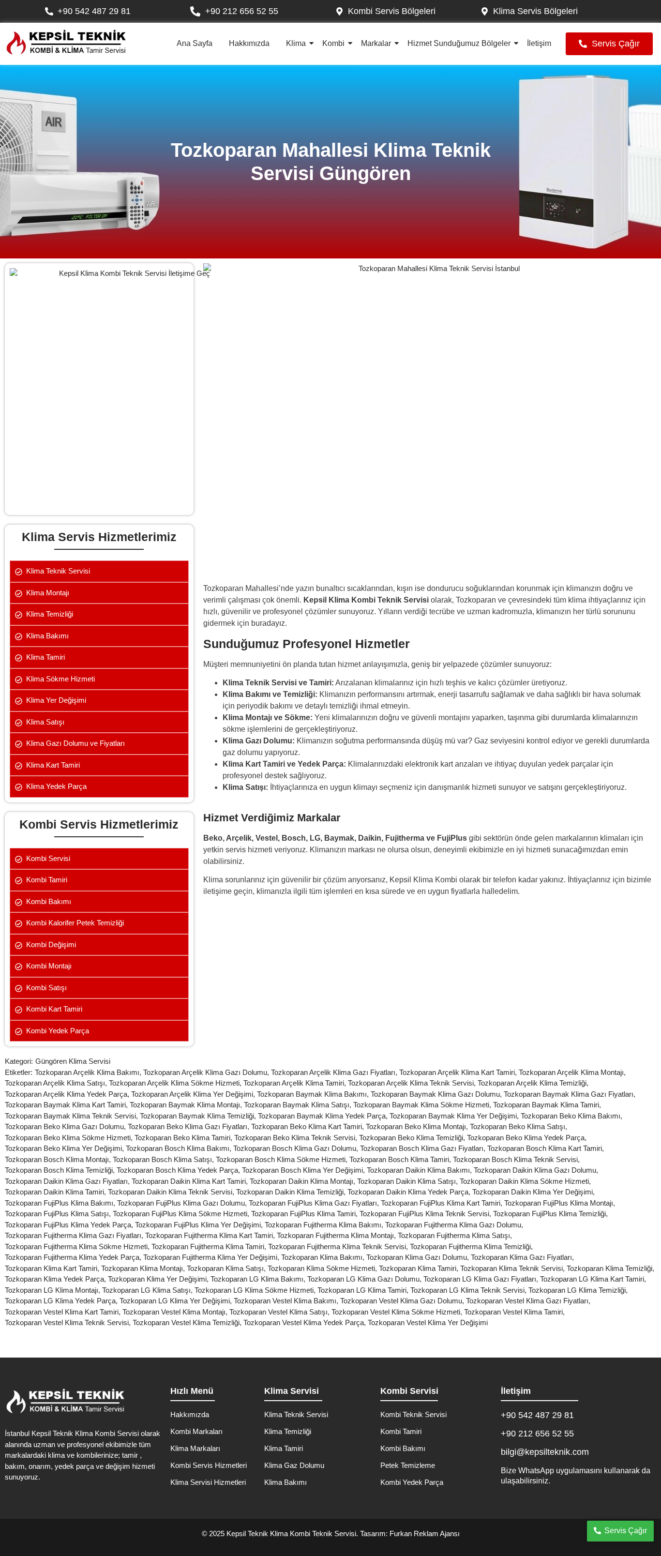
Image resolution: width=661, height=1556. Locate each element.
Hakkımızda (249, 43)
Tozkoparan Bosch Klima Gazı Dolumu (296, 1148)
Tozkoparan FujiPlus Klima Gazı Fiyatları (315, 1203)
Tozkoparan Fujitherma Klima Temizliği (472, 1246)
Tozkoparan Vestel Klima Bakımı (287, 1301)
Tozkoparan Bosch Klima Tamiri (401, 1159)
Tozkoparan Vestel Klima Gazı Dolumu (403, 1301)
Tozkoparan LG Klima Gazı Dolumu (365, 1279)
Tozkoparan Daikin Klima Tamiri (56, 1192)
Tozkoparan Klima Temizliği (611, 1268)
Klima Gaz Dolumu (294, 1465)
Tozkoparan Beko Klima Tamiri (184, 1137)
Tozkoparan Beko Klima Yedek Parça (527, 1137)
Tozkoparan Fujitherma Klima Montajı (337, 1235)
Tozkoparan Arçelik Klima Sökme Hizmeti (176, 1083)
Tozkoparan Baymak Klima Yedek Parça (324, 1116)
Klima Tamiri (283, 1448)
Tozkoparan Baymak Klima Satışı (298, 1105)
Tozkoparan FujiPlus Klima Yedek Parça (70, 1225)
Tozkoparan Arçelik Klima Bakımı (89, 1072)
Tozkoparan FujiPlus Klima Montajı (560, 1203)
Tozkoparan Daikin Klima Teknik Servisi (172, 1192)
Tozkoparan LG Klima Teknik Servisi (469, 1290)
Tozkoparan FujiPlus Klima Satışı (59, 1213)
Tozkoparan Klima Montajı (144, 1268)
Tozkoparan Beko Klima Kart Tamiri (308, 1126)
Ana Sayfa (194, 43)
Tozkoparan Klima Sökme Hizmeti (323, 1268)
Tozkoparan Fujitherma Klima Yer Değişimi (212, 1257)
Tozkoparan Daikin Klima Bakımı (420, 1170)
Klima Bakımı (285, 1482)
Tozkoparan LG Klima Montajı (53, 1290)
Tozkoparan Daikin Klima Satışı (408, 1181)
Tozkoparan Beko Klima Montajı (418, 1126)
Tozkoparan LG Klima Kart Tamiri (594, 1279)
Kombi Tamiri (400, 1431)
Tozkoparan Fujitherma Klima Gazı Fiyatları (75, 1235)
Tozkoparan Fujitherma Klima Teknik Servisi (339, 1246)
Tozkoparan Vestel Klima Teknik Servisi (69, 1322)
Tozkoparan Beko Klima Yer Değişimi (65, 1148)
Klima (296, 43)
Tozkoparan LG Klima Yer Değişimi (177, 1301)
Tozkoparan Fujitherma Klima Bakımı (325, 1225)
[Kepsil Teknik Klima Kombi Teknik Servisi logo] (66, 42)
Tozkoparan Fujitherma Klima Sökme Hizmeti (78, 1246)
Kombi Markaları (196, 1431)
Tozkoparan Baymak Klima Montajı (187, 1105)
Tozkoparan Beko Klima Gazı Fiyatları (189, 1126)
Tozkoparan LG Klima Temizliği (579, 1290)
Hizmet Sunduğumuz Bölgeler (459, 43)
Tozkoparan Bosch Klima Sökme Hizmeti (282, 1159)
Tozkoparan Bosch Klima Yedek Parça (179, 1170)
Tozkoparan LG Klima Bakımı (258, 1279)
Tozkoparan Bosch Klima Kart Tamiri (546, 1148)
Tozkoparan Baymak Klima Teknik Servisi (72, 1116)
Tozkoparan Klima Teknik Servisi (513, 1268)
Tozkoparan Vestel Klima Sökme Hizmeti (397, 1312)
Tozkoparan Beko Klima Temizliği (413, 1137)
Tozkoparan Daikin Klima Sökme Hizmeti (526, 1181)
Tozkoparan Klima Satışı (227, 1268)
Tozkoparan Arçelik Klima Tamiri (295, 1083)
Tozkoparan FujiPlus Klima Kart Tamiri (442, 1203)
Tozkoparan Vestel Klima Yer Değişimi (428, 1322)
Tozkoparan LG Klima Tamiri (363, 1290)
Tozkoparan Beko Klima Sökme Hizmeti (70, 1137)
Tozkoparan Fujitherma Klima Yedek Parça (74, 1257)
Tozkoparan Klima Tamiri (419, 1268)
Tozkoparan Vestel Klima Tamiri (515, 1312)
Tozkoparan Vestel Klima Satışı (280, 1312)
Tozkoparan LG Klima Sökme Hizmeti (256, 1290)
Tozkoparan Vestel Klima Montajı (175, 1312)
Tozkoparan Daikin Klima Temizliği (291, 1192)
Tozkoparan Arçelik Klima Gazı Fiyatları (335, 1072)
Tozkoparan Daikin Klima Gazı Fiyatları (68, 1181)
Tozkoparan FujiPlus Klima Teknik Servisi (426, 1213)
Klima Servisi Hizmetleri (208, 1482)
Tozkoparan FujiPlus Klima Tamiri (305, 1213)
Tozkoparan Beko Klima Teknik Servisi (296, 1137)
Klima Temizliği (287, 1431)
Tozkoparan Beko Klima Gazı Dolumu (66, 1126)
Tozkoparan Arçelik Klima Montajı (573, 1072)
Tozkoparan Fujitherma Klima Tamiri (209, 1246)
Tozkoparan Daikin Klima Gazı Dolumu (537, 1170)
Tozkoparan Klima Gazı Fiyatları (523, 1257)
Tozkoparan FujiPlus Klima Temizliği (551, 1213)
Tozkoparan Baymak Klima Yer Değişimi (455, 1116)
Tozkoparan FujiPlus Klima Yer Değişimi (200, 1225)
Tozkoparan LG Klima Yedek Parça (62, 1301)
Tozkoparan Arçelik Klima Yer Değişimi (194, 1094)
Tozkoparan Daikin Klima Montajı (303, 1181)
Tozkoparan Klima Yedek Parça (56, 1279)
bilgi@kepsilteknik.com (545, 1452)
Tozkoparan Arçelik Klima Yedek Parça (68, 1094)
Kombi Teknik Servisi (413, 1414)
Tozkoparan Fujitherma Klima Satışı (456, 1235)
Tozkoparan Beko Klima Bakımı (572, 1116)
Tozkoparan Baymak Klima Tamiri (548, 1105)
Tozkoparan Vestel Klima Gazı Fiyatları (529, 1301)
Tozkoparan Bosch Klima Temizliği (61, 1170)
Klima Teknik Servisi (296, 1414)
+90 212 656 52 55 (537, 1433)
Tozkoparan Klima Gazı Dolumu (418, 1257)
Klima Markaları (195, 1448)
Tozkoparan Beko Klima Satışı (519, 1126)
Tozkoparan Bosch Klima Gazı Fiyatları (423, 1148)
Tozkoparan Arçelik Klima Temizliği (534, 1083)
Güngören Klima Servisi (72, 1061)
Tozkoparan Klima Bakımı (323, 1257)
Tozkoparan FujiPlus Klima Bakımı (61, 1203)
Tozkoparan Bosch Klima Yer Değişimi (304, 1170)
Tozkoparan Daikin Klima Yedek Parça (409, 1192)
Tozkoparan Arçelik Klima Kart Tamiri (459, 1072)
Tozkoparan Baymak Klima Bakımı (314, 1094)
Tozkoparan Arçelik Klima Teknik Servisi (413, 1083)
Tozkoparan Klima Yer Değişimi (159, 1279)
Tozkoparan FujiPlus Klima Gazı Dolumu (183, 1203)
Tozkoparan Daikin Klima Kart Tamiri (191, 1181)
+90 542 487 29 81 (537, 1415)
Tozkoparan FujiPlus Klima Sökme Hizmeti (182, 1213)
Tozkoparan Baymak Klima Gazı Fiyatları (570, 1094)
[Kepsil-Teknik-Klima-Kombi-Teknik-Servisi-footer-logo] (65, 1401)
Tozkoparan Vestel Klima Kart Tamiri (63, 1312)
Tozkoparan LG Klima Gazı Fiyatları (481, 1279)
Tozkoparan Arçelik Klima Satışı (57, 1083)
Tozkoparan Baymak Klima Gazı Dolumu (437, 1094)
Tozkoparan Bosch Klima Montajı (59, 1159)
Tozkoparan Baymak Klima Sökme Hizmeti (423, 1105)
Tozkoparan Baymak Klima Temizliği (199, 1116)
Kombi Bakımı (402, 1448)
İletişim (539, 43)
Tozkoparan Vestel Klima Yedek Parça (305, 1322)
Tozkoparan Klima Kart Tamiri (53, 1268)
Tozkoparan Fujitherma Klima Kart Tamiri (211, 1235)
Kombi (333, 43)
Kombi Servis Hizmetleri (208, 1465)
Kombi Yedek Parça (411, 1482)
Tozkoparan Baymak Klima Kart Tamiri (67, 1105)
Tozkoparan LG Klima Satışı (148, 1290)
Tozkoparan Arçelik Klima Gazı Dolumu (207, 1072)
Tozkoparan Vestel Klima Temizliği (188, 1322)
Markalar (376, 43)
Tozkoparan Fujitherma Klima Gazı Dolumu (455, 1225)
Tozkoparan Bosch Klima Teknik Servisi (517, 1159)
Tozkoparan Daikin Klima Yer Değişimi (534, 1192)
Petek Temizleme (407, 1465)
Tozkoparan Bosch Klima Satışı (164, 1159)
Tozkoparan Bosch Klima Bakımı (179, 1148)
